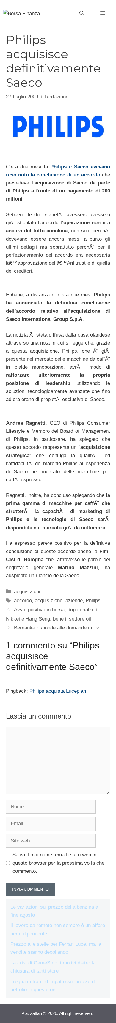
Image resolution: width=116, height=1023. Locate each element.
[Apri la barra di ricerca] (81, 13)
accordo (23, 600)
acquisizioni (27, 591)
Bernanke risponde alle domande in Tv (56, 628)
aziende (74, 600)
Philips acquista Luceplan (57, 691)
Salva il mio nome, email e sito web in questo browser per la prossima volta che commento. (58, 863)
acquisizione (48, 600)
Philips (93, 600)
